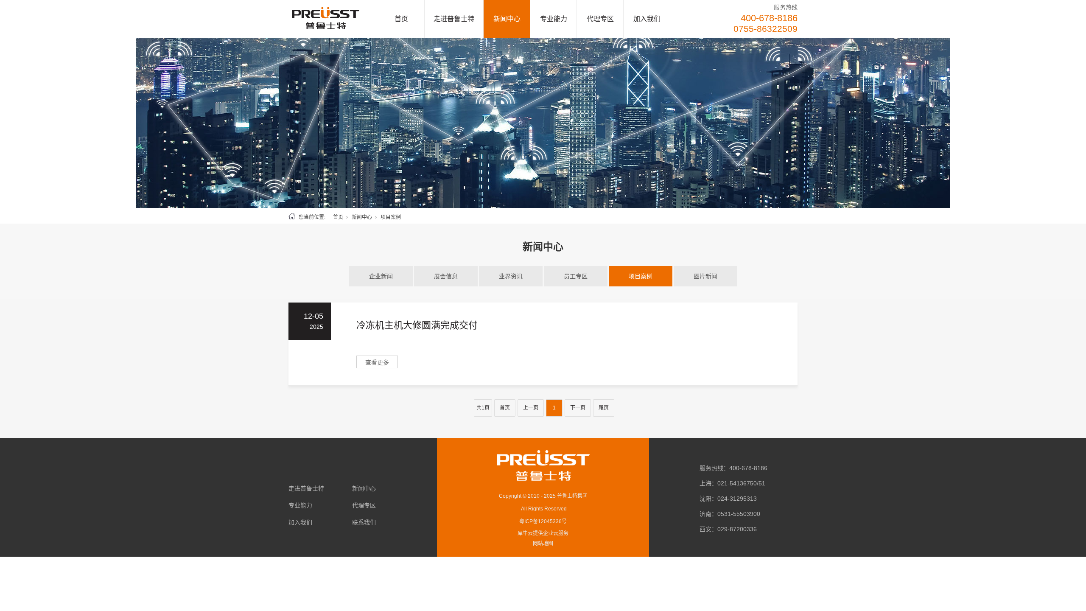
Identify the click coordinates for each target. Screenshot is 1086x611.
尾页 (604, 408)
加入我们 (647, 18)
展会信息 (446, 276)
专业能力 (553, 18)
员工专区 (576, 276)
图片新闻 (705, 276)
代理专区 (600, 18)
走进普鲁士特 (454, 18)
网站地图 (543, 544)
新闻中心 (507, 18)
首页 (401, 18)
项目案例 (640, 276)
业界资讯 (511, 276)
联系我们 (364, 522)
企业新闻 (381, 276)
